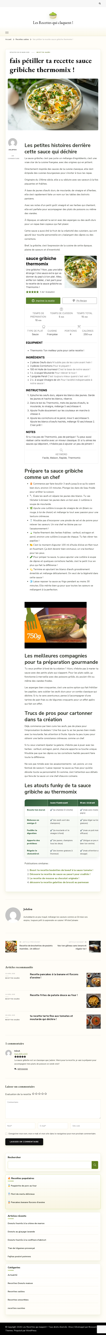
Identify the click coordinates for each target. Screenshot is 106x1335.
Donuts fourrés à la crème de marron (26, 1223)
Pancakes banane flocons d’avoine (28, 1202)
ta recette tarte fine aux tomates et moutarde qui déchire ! (51, 1017)
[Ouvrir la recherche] (100, 3)
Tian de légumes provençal (21, 1248)
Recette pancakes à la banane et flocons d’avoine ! (54, 976)
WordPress (31, 1330)
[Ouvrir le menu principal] (7, 32)
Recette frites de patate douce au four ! (54, 995)
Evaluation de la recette (18, 1094)
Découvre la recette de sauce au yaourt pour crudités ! (60, 874)
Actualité (12, 1275)
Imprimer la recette (45, 300)
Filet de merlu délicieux (23, 1194)
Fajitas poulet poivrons (19, 1256)
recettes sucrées (16, 1308)
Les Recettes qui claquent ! (53, 22)
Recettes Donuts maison (20, 1283)
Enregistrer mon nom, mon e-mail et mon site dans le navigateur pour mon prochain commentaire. (52, 1133)
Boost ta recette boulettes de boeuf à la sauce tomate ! (61, 870)
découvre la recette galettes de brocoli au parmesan (59, 882)
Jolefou (13, 150)
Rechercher (14, 1157)
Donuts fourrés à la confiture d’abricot (27, 1240)
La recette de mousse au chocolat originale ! (54, 878)
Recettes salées (43, 52)
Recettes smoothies (18, 1299)
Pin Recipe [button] (81, 300)
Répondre (23, 1069)
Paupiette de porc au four (24, 1185)
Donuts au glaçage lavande (21, 1231)
